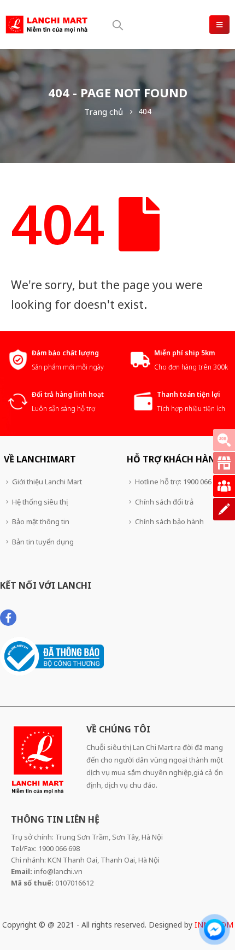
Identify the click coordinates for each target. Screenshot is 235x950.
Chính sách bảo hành (169, 521)
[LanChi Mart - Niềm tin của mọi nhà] (46, 24)
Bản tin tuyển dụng (43, 542)
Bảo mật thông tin (40, 521)
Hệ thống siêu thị (40, 502)
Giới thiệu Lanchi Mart (47, 481)
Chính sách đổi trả (164, 502)
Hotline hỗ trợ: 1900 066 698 (180, 481)
